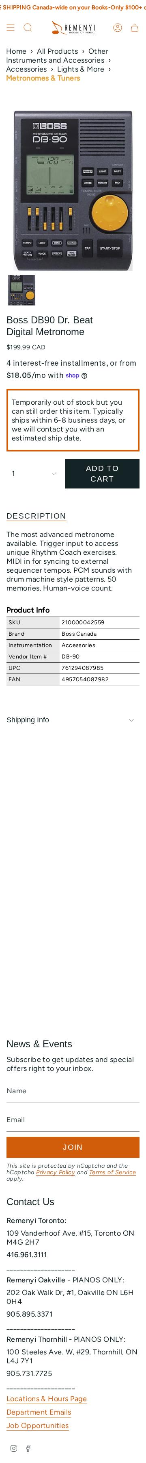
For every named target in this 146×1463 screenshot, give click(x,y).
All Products (57, 51)
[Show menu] (10, 27)
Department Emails (38, 1412)
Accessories (26, 69)
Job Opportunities (37, 1425)
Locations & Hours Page (46, 1398)
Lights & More (80, 69)
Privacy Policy (55, 1172)
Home (16, 51)
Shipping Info (27, 720)
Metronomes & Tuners (43, 78)
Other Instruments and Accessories (57, 56)
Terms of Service (112, 1172)
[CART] (134, 27)
